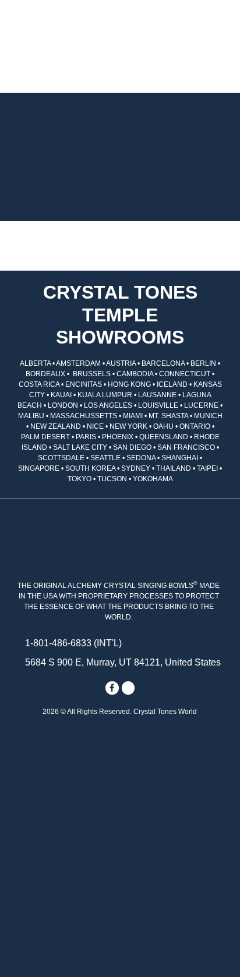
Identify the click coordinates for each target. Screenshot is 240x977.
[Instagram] (128, 687)
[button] (24, 66)
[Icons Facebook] (111, 687)
